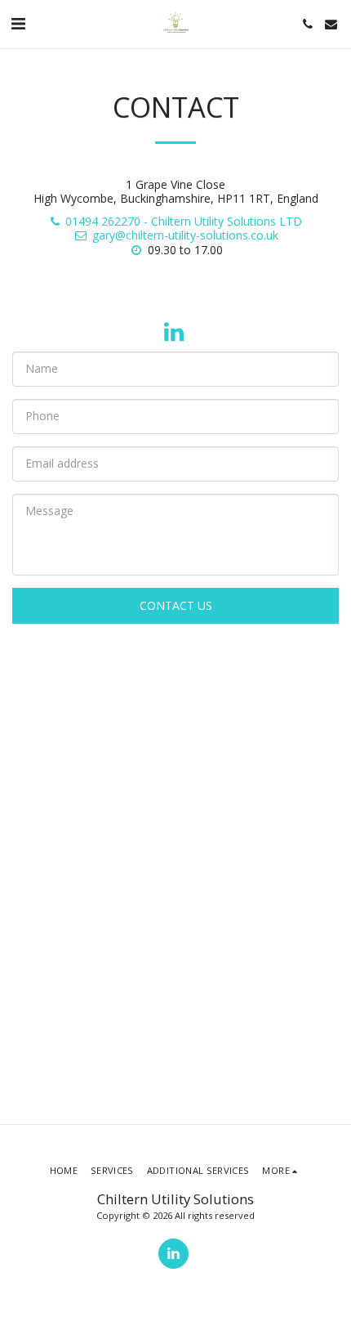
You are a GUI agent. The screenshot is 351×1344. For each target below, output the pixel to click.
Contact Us (176, 605)
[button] (18, 23)
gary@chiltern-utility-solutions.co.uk (185, 235)
